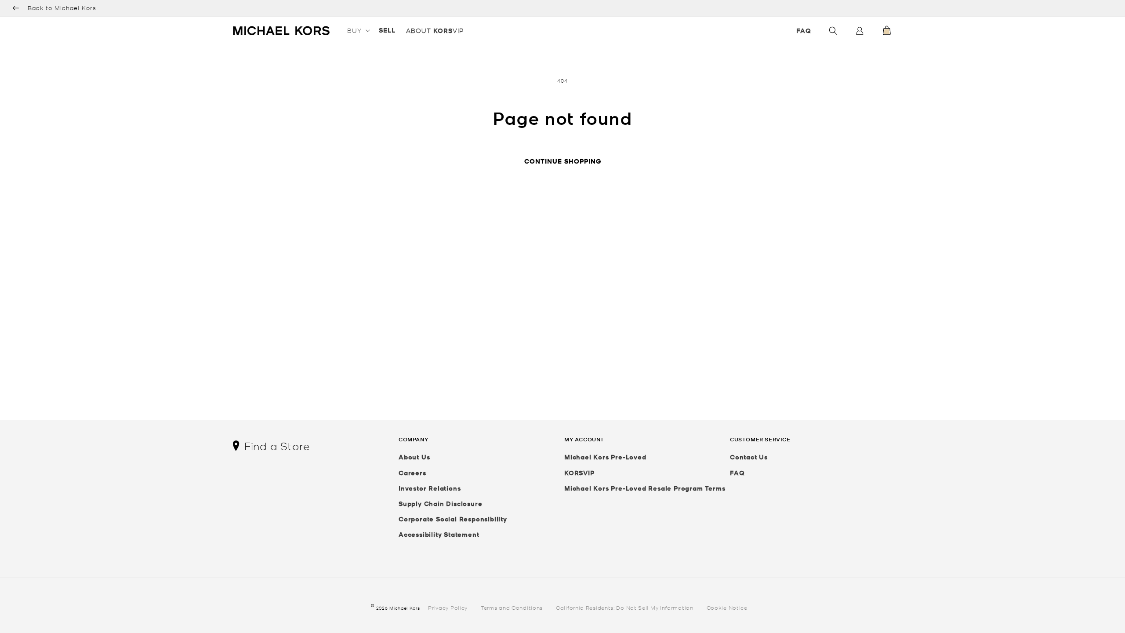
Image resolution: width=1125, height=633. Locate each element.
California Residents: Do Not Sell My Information (624, 607)
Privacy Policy (448, 607)
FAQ (803, 31)
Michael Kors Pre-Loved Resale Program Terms (644, 488)
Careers (412, 473)
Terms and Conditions (512, 607)
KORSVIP (579, 473)
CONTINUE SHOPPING (562, 161)
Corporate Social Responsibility (453, 519)
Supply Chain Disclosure (440, 503)
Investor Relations (430, 488)
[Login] (859, 32)
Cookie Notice (727, 607)
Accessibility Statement (439, 534)
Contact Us (749, 457)
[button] (358, 30)
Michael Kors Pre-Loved (605, 457)
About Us (414, 457)
